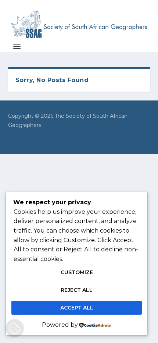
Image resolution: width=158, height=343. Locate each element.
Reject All (77, 290)
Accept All (76, 307)
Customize (77, 272)
